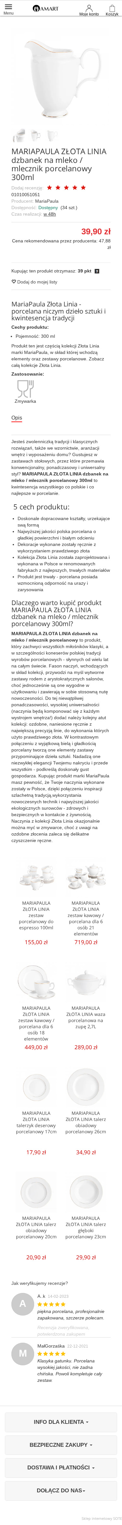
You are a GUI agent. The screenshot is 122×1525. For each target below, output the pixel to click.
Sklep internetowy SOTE (102, 1518)
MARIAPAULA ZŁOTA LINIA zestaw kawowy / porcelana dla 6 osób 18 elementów (36, 1023)
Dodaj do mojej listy (36, 281)
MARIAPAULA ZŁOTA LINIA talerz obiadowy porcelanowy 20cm (36, 1227)
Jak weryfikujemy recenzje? (39, 1283)
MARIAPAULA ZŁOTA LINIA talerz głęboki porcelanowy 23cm (85, 1227)
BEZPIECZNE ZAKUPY (59, 1445)
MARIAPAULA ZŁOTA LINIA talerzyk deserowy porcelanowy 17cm (36, 1122)
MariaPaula (47, 201)
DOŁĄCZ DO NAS (59, 1491)
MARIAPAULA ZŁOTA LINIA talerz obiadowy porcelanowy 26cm (85, 1122)
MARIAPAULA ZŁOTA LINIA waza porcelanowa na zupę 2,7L (85, 1017)
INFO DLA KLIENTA (59, 1422)
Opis (16, 418)
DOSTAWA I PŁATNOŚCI (59, 1468)
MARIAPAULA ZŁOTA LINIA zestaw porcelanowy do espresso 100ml (36, 915)
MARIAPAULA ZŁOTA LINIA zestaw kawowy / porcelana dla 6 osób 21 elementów (86, 918)
